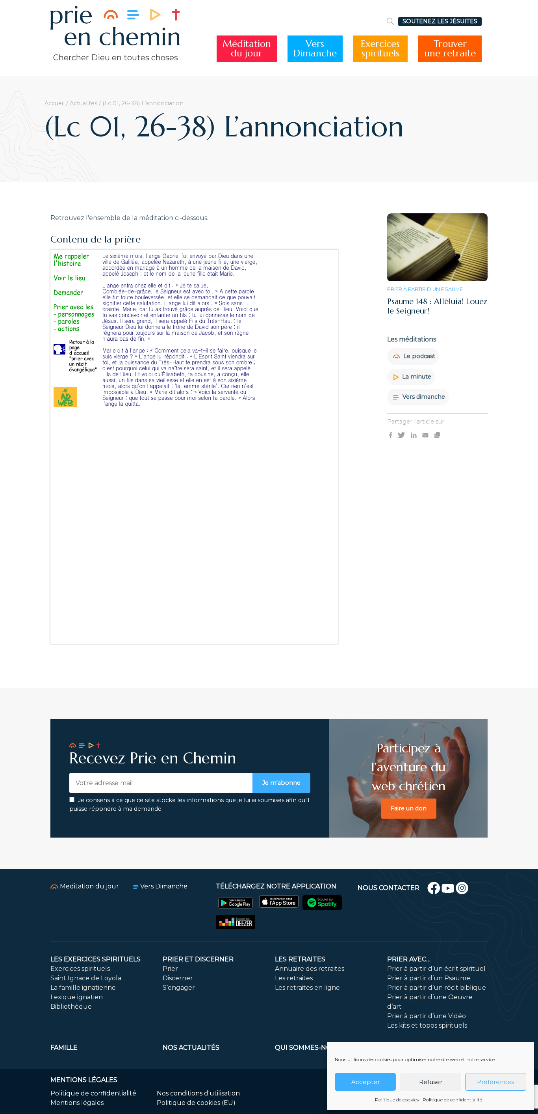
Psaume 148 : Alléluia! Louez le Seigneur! (437, 306)
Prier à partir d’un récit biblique (436, 987)
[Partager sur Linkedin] (414, 435)
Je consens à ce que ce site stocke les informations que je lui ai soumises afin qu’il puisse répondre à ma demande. (189, 804)
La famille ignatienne (83, 987)
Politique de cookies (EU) (196, 1103)
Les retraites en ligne (307, 987)
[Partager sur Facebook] (390, 435)
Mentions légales (77, 1103)
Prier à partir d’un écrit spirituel (436, 968)
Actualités (83, 103)
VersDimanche (315, 48)
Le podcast (418, 356)
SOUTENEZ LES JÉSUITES (440, 21)
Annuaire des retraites (309, 968)
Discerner (178, 978)
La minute (416, 376)
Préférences (495, 1082)
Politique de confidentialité (452, 1100)
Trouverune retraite (450, 48)
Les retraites (300, 959)
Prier (170, 968)
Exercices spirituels (80, 968)
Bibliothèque (71, 1006)
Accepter (365, 1082)
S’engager (179, 987)
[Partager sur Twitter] (401, 435)
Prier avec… (408, 959)
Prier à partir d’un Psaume (428, 978)
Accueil (55, 103)
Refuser (430, 1082)
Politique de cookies (397, 1100)
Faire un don (409, 808)
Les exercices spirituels (95, 959)
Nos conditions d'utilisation (198, 1093)
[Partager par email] (425, 435)
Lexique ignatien (76, 997)
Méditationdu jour (247, 48)
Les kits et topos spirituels (427, 1025)
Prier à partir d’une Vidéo (426, 1016)
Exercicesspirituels (380, 48)
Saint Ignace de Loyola (85, 978)
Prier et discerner (198, 959)
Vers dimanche (423, 397)
